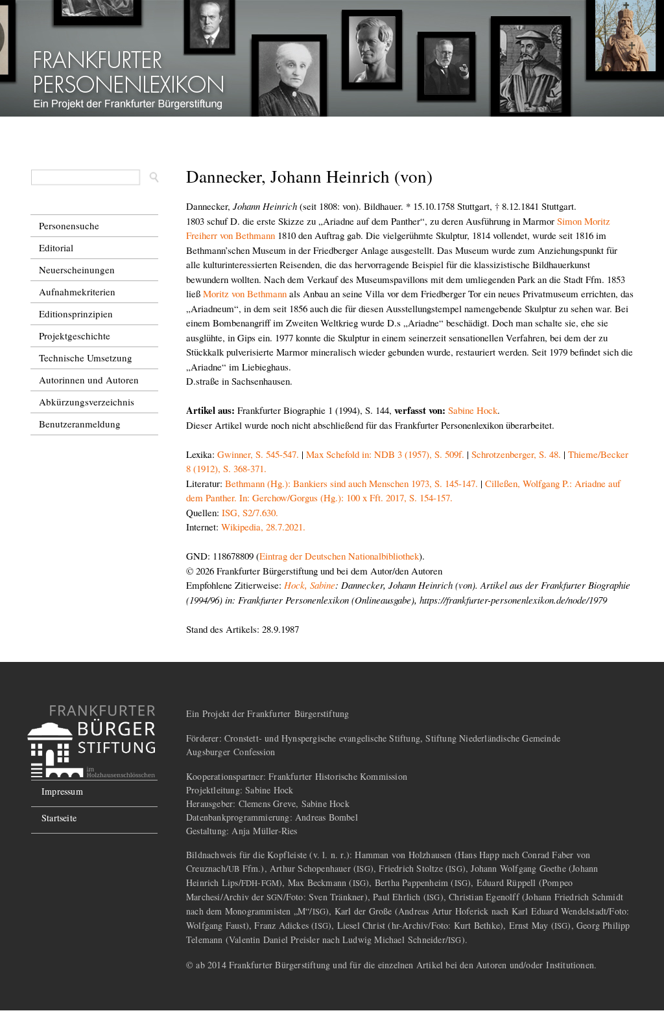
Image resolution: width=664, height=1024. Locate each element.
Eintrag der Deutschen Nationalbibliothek (339, 555)
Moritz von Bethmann (245, 293)
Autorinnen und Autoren (89, 379)
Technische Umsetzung (85, 357)
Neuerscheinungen (77, 269)
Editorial (56, 247)
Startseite (59, 818)
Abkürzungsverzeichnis (86, 401)
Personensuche (69, 225)
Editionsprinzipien (76, 313)
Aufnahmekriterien (77, 291)
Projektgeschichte (74, 335)
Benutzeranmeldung (80, 423)
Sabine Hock (472, 410)
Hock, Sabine (309, 584)
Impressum (62, 791)
